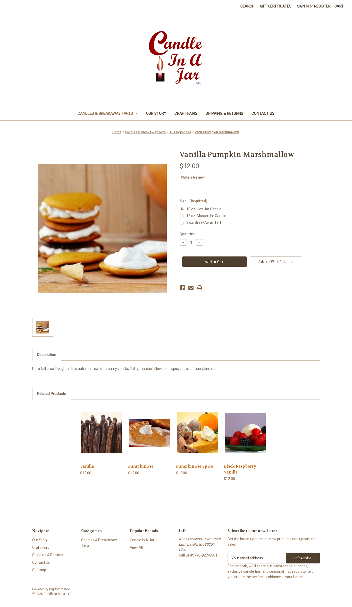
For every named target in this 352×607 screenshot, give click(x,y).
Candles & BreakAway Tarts (105, 113)
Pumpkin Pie (141, 466)
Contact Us (263, 113)
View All (136, 547)
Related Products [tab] (51, 393)
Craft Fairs (185, 113)
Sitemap (39, 570)
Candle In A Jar (142, 540)
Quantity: (187, 234)
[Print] (199, 287)
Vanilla (87, 466)
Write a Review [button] (193, 177)
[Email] (191, 287)
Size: (193, 201)
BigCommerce (59, 589)
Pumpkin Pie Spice (194, 466)
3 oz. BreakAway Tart (203, 222)
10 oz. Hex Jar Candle (203, 209)
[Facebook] (182, 287)
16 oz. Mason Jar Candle (206, 216)
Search (247, 6)
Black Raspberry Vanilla (240, 469)
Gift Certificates (275, 6)
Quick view (97, 428)
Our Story (156, 113)
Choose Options (101, 437)
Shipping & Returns (224, 113)
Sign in (303, 6)
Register (322, 6)
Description (46, 354)
